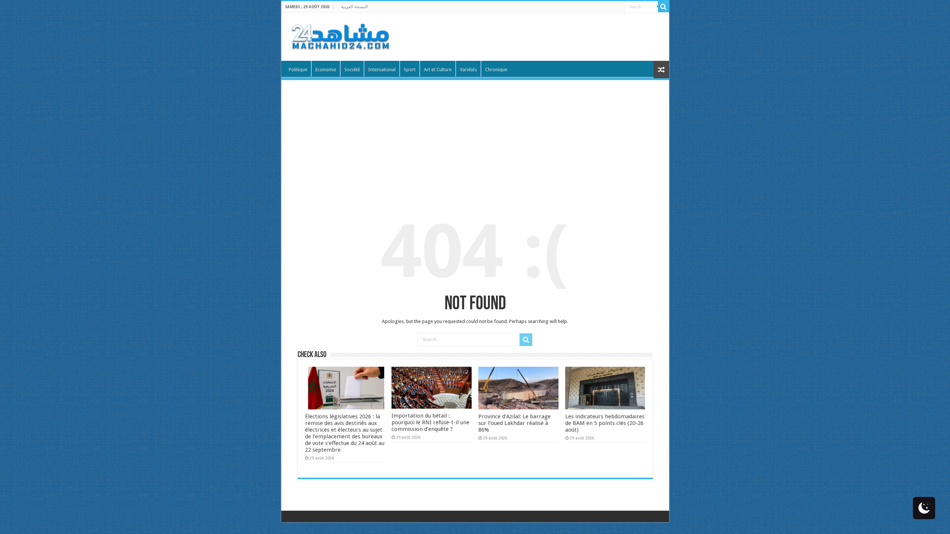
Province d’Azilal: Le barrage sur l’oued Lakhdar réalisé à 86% (514, 423)
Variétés (468, 69)
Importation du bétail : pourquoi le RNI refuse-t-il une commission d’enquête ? (430, 422)
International (382, 69)
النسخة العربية (354, 6)
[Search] (663, 6)
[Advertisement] (475, 136)
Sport (410, 69)
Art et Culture (438, 69)
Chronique (496, 69)
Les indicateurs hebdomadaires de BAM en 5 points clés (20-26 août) (605, 423)
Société (352, 69)
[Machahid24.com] (340, 35)
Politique (298, 69)
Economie (325, 69)
